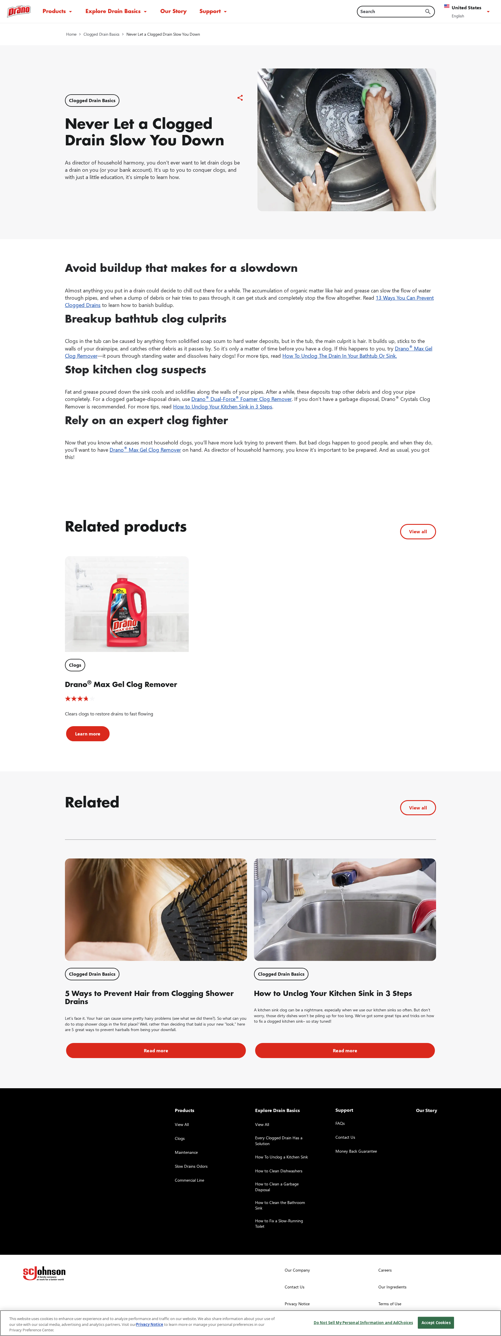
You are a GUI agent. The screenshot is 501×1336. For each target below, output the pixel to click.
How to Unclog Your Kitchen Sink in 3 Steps (222, 406)
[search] (427, 11)
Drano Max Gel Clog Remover (145, 449)
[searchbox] (392, 11)
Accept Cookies (436, 1322)
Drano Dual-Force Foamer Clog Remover (241, 398)
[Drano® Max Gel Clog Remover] (127, 604)
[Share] (240, 97)
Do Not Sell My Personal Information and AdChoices (363, 1322)
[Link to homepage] (19, 11)
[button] (468, 11)
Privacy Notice (149, 1324)
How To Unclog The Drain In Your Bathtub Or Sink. (339, 355)
